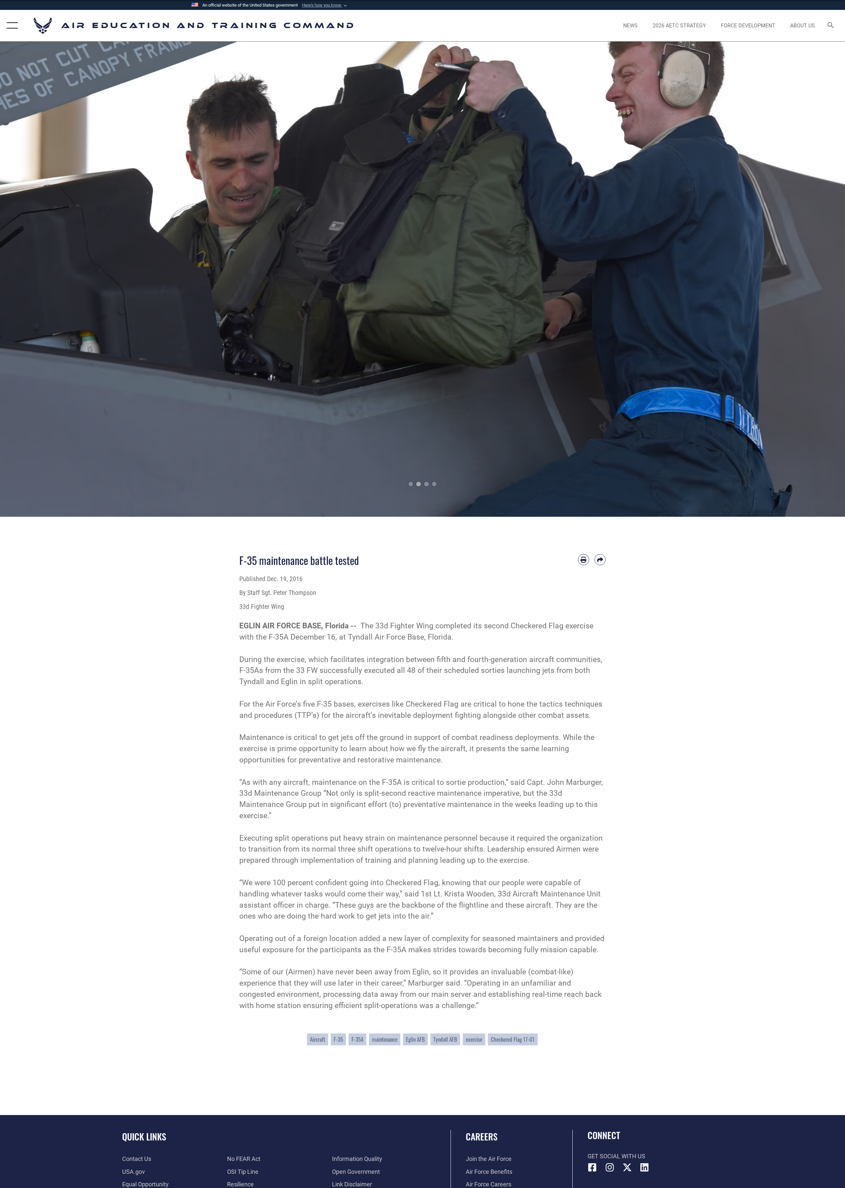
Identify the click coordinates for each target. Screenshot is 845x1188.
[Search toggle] (831, 25)
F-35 (338, 1039)
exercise (474, 1039)
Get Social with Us (616, 1156)
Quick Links (144, 1136)
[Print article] (583, 559)
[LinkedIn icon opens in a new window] (644, 1167)
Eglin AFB (415, 1039)
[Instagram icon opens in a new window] (610, 1167)
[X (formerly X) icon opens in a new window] (627, 1167)
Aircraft (317, 1039)
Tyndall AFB (445, 1039)
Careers (481, 1136)
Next (802, 279)
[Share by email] (600, 559)
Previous (42, 279)
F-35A (357, 1039)
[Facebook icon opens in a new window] (592, 1167)
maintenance (384, 1039)
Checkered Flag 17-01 (513, 1039)
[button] (325, 5)
